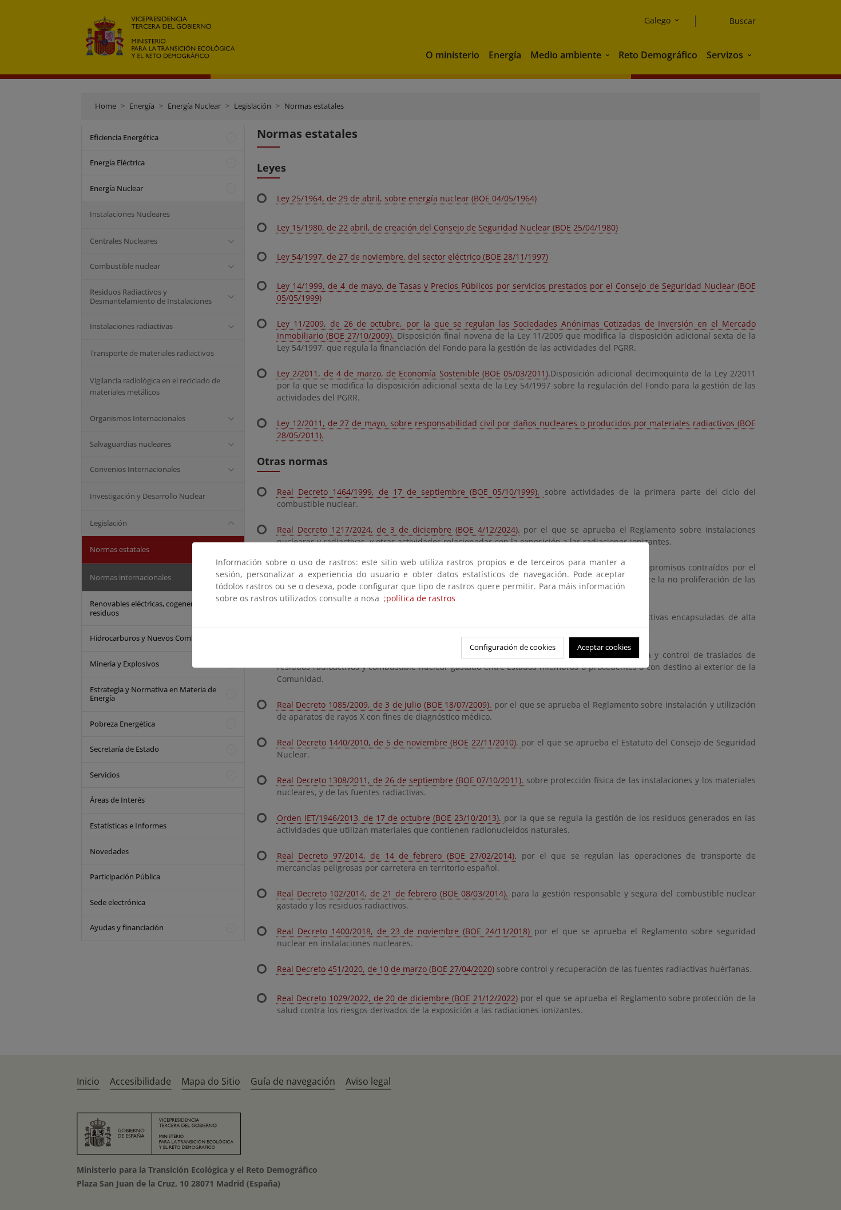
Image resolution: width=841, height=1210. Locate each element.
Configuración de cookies (513, 647)
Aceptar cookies (604, 647)
